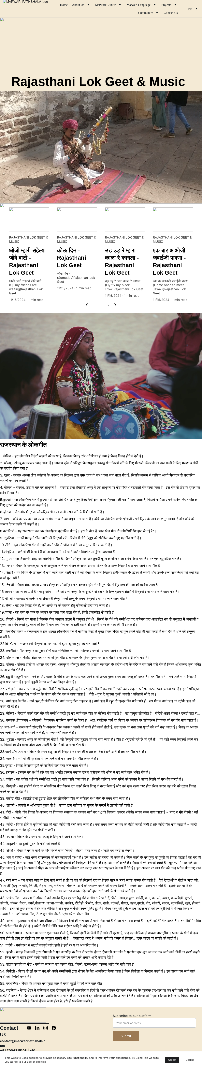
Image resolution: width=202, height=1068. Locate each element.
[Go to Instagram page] (47, 1028)
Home (64, 5)
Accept (172, 1059)
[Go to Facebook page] (54, 1028)
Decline (190, 1059)
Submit (126, 1036)
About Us (78, 5)
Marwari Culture (105, 5)
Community (145, 12)
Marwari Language (139, 5)
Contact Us (171, 12)
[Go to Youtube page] (31, 1028)
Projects (166, 5)
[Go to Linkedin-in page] (39, 1028)
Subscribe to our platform (132, 1016)
